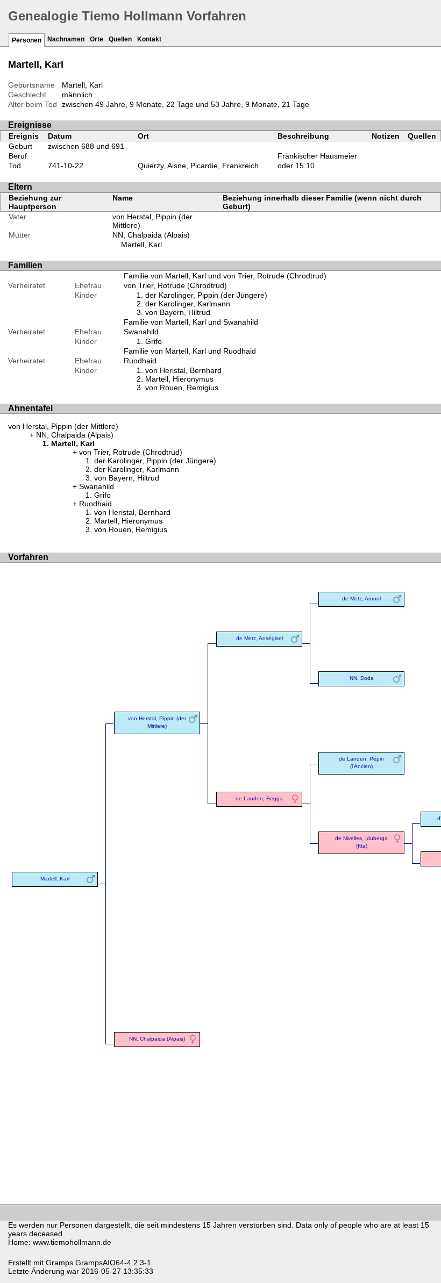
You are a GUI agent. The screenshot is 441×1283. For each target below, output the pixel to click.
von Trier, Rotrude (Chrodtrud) (175, 285)
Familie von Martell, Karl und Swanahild (191, 322)
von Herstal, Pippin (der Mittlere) (63, 426)
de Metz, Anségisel (259, 638)
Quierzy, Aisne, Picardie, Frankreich (198, 165)
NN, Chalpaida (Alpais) (151, 235)
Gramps (59, 1262)
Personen (26, 40)
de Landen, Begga (259, 798)
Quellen (120, 39)
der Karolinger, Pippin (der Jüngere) (206, 295)
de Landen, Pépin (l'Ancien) (361, 762)
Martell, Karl (141, 244)
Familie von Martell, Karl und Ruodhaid (190, 351)
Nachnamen (65, 39)
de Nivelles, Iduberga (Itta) (361, 842)
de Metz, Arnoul (361, 598)
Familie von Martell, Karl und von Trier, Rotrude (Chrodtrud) (225, 275)
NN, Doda (362, 678)
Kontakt (149, 39)
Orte (96, 39)
